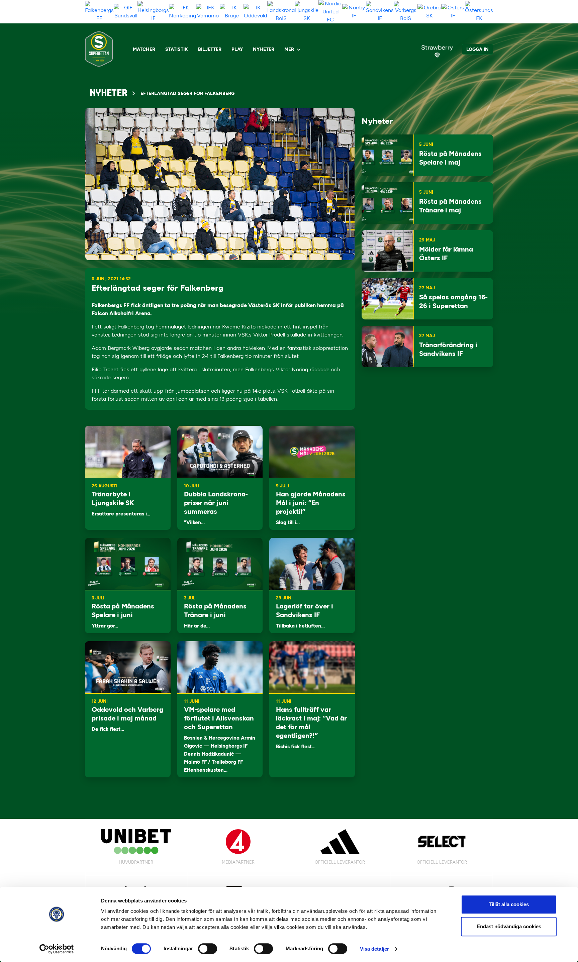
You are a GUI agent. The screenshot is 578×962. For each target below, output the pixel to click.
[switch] (207, 948)
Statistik (176, 49)
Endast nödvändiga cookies (509, 926)
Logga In (477, 49)
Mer (289, 49)
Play (237, 49)
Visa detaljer (374, 949)
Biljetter (209, 49)
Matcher (144, 49)
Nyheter (263, 49)
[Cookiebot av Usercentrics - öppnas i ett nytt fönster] (56, 949)
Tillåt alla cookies (509, 904)
